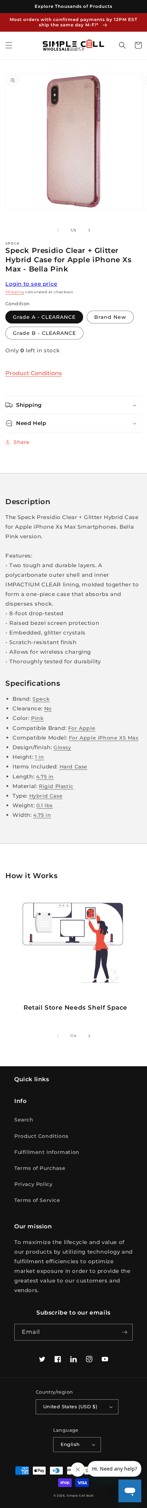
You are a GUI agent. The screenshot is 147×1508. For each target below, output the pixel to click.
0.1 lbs (44, 805)
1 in (39, 757)
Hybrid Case (46, 796)
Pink (37, 718)
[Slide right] (89, 230)
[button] (9, 45)
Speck (41, 699)
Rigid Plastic (56, 786)
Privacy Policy (33, 1184)
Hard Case (73, 766)
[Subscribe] (124, 1332)
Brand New (110, 317)
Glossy (62, 747)
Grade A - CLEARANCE (44, 317)
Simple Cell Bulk (80, 1495)
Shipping (14, 292)
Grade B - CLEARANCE (44, 333)
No (48, 708)
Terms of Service (37, 1200)
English (70, 1444)
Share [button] (22, 442)
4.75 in (45, 776)
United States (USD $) (70, 1406)
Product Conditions (33, 373)
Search (24, 1119)
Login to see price (31, 283)
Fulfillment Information (47, 1152)
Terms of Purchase (39, 1168)
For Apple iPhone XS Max (104, 738)
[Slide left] (58, 230)
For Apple (81, 728)
